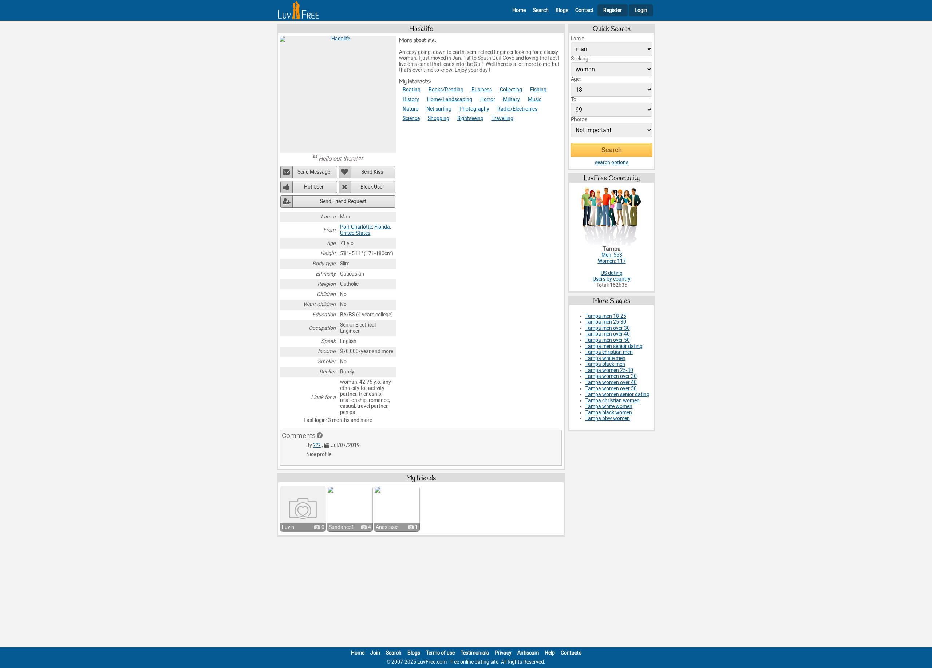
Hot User (314, 187)
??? (317, 445)
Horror (487, 99)
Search (541, 10)
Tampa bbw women (607, 418)
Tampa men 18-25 (605, 316)
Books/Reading (446, 90)
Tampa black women (608, 413)
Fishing (538, 90)
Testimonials (475, 653)
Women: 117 (612, 261)
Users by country (612, 279)
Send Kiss (372, 172)
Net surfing (438, 109)
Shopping (438, 118)
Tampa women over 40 (611, 382)
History (411, 99)
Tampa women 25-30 (609, 370)
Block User (372, 187)
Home (519, 10)
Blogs (562, 10)
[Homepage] (298, 10)
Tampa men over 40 (607, 334)
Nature (410, 109)
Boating (411, 90)
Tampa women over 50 (611, 389)
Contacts (571, 653)
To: (574, 99)
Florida (382, 227)
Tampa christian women (612, 401)
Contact (584, 10)
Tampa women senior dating (617, 394)
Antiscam (528, 653)
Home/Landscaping (449, 99)
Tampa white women (608, 406)
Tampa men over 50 (607, 340)
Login (641, 10)
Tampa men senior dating (614, 346)
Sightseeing (470, 118)
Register (612, 10)
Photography (474, 109)
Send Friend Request (343, 201)
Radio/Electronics (517, 109)
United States (355, 233)
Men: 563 (611, 255)
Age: (576, 79)
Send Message (313, 172)
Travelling (502, 118)
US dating (612, 273)
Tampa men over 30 (607, 328)
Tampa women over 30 (611, 376)
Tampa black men (605, 364)
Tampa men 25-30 (605, 322)
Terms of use (440, 653)
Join (375, 653)
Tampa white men (605, 358)
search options (611, 162)
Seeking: (580, 59)
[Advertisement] (466, 593)
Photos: (579, 119)
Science (411, 118)
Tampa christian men (609, 352)
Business (481, 90)
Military (511, 99)
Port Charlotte (356, 227)
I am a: (578, 39)
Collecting (511, 90)
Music (534, 99)
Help (550, 653)
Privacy (503, 653)
